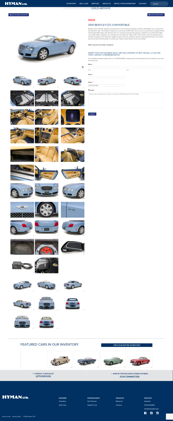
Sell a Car (83, 3)
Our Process (92, 401)
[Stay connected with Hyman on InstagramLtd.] (157, 413)
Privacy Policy (16, 416)
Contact (143, 3)
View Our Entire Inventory (126, 345)
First (89, 70)
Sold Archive (101, 8)
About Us (107, 3)
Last (127, 70)
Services (95, 3)
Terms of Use (6, 416)
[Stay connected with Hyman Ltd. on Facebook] (145, 413)
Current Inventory (76, 8)
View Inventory (156, 15)
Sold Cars (62, 405)
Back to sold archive (19, 15)
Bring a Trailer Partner (124, 3)
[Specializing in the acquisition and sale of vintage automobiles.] (16, 3)
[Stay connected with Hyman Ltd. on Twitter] (151, 413)
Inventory (71, 3)
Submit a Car (92, 405)
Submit (92, 114)
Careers (119, 405)
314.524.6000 (149, 405)
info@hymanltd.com (151, 409)
